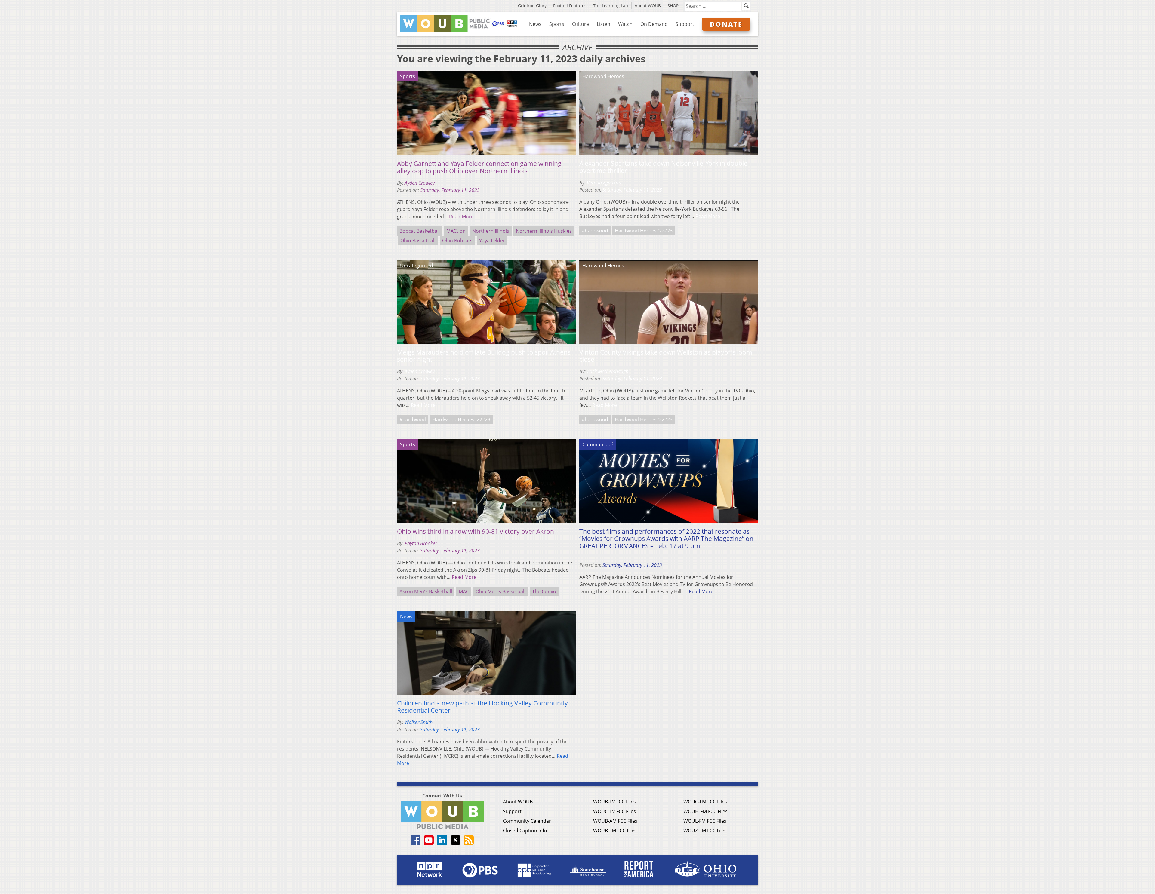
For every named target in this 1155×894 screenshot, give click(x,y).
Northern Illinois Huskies (544, 231)
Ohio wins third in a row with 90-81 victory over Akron (475, 531)
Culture (580, 24)
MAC (464, 591)
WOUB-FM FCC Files (615, 830)
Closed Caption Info (525, 830)
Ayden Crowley (420, 183)
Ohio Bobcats (457, 240)
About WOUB (648, 5)
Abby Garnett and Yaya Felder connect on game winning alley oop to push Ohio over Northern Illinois (479, 167)
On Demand (654, 24)
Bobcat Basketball (419, 231)
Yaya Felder (492, 240)
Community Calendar (527, 821)
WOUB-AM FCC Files (615, 821)
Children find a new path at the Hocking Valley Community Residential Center (482, 706)
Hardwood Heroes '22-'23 (644, 230)
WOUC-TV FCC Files (614, 811)
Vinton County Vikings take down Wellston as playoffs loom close (665, 356)
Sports (556, 24)
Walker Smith (419, 722)
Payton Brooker (421, 543)
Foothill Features (570, 5)
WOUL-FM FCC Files (704, 821)
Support (685, 24)
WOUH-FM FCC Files (705, 811)
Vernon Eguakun (604, 182)
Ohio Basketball (418, 240)
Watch (625, 24)
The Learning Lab (610, 5)
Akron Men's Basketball (425, 591)
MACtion (456, 231)
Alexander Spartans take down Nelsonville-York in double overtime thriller (663, 167)
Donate (726, 24)
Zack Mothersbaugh (607, 371)
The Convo (544, 591)
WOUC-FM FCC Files (705, 801)
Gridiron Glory (532, 5)
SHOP (673, 5)
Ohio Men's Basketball (500, 591)
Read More (461, 216)
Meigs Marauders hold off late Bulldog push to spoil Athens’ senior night (484, 356)
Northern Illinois (490, 231)
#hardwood (595, 230)
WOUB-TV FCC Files (614, 801)
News (535, 24)
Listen (603, 24)
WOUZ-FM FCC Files (705, 830)
